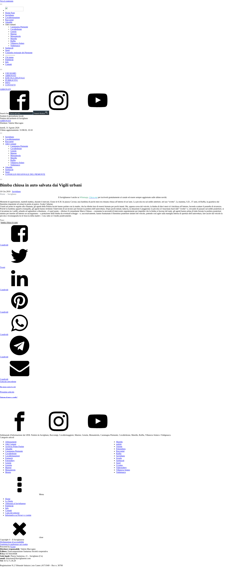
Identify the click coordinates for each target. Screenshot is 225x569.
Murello (13, 38)
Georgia (8, 465)
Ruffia (13, 41)
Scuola (119, 458)
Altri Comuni (10, 144)
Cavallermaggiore (12, 17)
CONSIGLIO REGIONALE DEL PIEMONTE (25, 174)
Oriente (119, 446)
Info (7, 62)
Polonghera (121, 449)
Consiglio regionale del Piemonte (18, 53)
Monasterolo (15, 36)
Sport (7, 50)
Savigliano (9, 15)
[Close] (1, 69)
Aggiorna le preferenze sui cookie (14, 544)
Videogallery (121, 467)
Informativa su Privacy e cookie (18, 515)
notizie (119, 444)
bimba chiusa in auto (9, 222)
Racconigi (9, 20)
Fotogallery (10, 460)
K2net (12, 547)
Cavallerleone (16, 29)
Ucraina (119, 465)
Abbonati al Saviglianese (15, 503)
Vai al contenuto (6, 1)
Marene (13, 34)
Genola (13, 31)
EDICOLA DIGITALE (15, 78)
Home (2, 194)
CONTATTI (10, 85)
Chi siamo (9, 57)
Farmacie (9, 458)
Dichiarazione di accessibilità (12, 542)
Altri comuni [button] (10, 24)
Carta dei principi (12, 513)
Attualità (8, 22)
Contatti (8, 64)
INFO (7, 82)
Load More (112, 405)
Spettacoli (9, 48)
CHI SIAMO (10, 73)
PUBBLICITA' (11, 80)
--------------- (10, 55)
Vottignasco (15, 45)
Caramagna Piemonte (19, 27)
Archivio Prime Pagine (14, 446)
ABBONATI (10, 75)
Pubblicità (9, 60)
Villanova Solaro (17, 43)
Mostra (8, 472)
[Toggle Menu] (1, 4)
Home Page (10, 13)
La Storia (9, 501)
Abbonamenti (10, 442)
